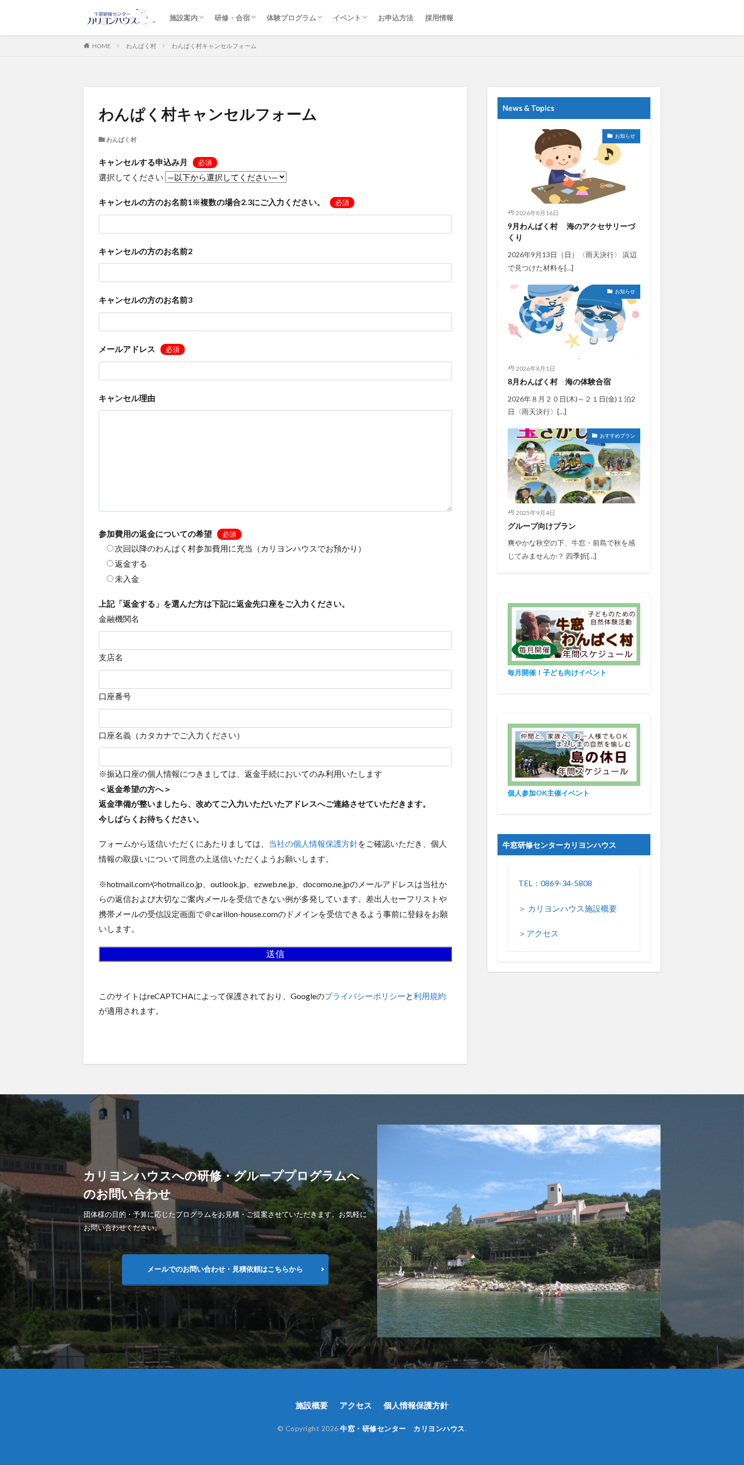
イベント (347, 17)
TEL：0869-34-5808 (555, 883)
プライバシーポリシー (364, 996)
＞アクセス (538, 933)
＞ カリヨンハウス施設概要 (567, 908)
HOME (101, 46)
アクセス (356, 1405)
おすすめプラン (617, 435)
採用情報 (439, 17)
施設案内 (184, 17)
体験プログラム (291, 17)
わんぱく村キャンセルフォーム (214, 46)
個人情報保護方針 (416, 1405)
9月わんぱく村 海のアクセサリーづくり (571, 231)
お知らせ (625, 136)
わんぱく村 (141, 46)
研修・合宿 (232, 17)
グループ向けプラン (542, 525)
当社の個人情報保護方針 (313, 843)
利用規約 (430, 996)
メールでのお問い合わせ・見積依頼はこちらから (225, 1268)
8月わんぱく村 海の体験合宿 (559, 381)
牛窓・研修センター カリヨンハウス (402, 1428)
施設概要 (312, 1405)
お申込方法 (396, 17)
